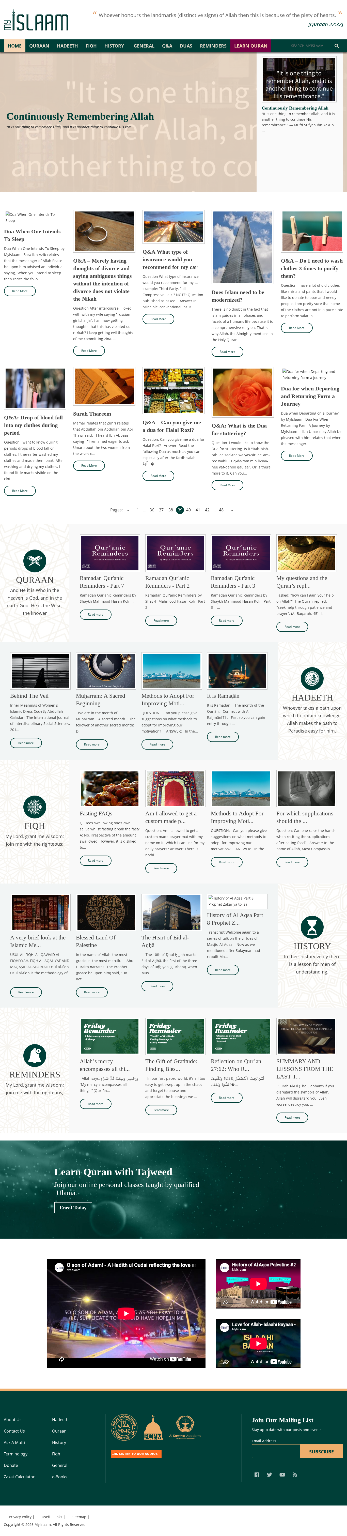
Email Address (264, 1440)
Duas (186, 46)
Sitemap (79, 1516)
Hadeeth (67, 46)
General (144, 46)
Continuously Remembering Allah (80, 116)
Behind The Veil (29, 696)
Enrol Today (73, 1207)
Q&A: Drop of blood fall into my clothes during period (33, 425)
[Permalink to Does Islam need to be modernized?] (243, 247)
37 (161, 510)
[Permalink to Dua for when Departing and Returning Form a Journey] (312, 374)
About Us (13, 1419)
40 (188, 510)
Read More (20, 291)
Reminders (213, 46)
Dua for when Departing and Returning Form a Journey (310, 396)
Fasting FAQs (96, 813)
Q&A (167, 46)
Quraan (39, 46)
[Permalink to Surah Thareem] (104, 386)
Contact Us (14, 1431)
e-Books (59, 1477)
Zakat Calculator (19, 1477)
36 (152, 510)
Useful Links (52, 1516)
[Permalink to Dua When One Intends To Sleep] (35, 217)
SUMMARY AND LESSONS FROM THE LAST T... (304, 1069)
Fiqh (91, 46)
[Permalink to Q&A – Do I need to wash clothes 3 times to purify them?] (312, 231)
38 (170, 510)
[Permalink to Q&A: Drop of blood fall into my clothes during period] (35, 388)
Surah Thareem (92, 413)
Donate (11, 1465)
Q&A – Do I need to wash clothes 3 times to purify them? (312, 268)
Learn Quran (250, 46)
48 (221, 510)
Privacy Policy (20, 1516)
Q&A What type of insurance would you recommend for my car (170, 259)
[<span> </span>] (124, 1427)
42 (207, 510)
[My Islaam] (36, 20)
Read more (95, 614)
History (114, 46)
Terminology (15, 1454)
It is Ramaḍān (223, 696)
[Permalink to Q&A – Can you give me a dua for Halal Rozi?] (174, 390)
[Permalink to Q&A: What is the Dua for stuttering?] (243, 392)
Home (15, 46)
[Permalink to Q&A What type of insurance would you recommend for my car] (174, 227)
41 (198, 510)
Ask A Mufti (14, 1442)
